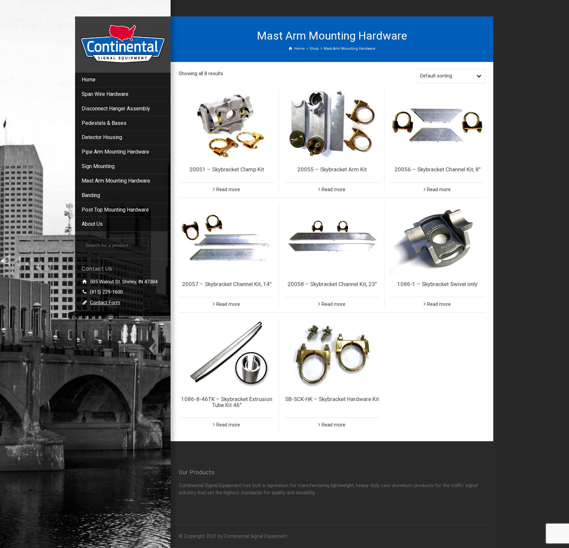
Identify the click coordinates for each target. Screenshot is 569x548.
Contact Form (105, 302)
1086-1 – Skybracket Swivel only (437, 284)
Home (88, 79)
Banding (91, 195)
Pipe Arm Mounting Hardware (115, 152)
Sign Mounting (98, 166)
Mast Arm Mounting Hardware (116, 181)
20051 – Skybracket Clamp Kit (226, 169)
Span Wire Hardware (105, 94)
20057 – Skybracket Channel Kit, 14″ (226, 284)
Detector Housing (102, 137)
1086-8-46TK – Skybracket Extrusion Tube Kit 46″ (226, 402)
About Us (92, 224)
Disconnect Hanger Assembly (116, 108)
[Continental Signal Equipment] (122, 43)
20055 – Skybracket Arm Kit (332, 169)
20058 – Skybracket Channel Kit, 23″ (332, 284)
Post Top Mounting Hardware (115, 210)
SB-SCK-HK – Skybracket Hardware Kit (332, 399)
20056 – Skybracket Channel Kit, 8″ (437, 169)
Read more (228, 189)
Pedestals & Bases (104, 123)
